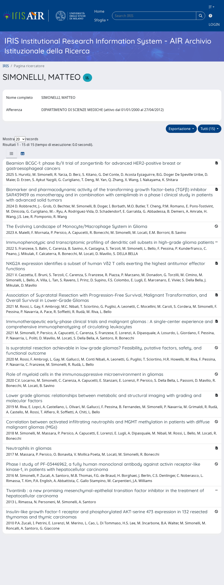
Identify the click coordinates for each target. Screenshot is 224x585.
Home (99, 11)
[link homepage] (26, 16)
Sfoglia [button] (100, 20)
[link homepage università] (70, 16)
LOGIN (214, 24)
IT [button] (210, 7)
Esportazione (180, 128)
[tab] (11, 153)
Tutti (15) (208, 128)
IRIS (6, 65)
